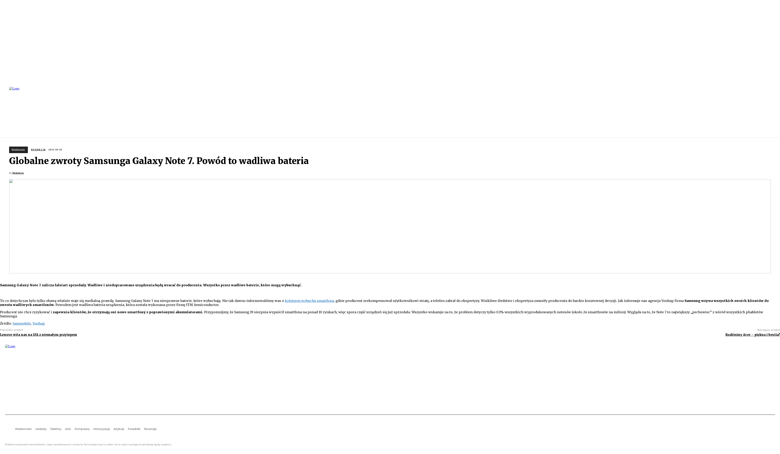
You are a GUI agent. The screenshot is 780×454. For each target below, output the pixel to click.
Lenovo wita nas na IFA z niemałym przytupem (38, 335)
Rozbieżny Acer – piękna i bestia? (752, 335)
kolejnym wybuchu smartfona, (310, 301)
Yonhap (38, 323)
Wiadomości (18, 149)
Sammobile (22, 323)
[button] (770, 112)
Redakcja (38, 149)
